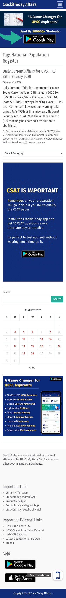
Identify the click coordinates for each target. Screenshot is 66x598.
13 (41, 339)
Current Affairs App (17, 492)
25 (23, 353)
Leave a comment (37, 142)
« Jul (32, 367)
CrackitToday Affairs (20, 4)
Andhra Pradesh (38, 131)
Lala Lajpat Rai (26, 138)
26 (32, 353)
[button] (58, 575)
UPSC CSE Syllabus (16, 534)
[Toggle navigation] (60, 4)
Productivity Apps (16, 501)
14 (50, 339)
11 (24, 339)
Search (6, 292)
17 (15, 346)
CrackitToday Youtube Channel (23, 509)
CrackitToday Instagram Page (22, 505)
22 (59, 346)
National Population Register (48, 138)
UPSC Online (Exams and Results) (25, 530)
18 (23, 346)
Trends (10, 543)
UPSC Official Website (18, 526)
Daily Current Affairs (16, 131)
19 (32, 346)
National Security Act (13, 142)
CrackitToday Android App (21, 497)
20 (41, 346)
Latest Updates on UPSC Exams (24, 538)
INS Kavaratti (38, 135)
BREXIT (50, 131)
